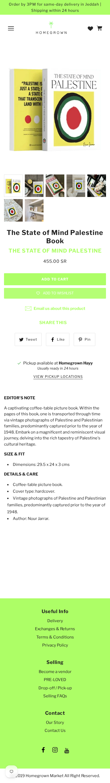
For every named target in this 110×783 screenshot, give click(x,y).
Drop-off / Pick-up (55, 688)
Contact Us (55, 730)
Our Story (55, 722)
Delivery (55, 620)
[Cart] (100, 28)
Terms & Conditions (55, 637)
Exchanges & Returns (55, 628)
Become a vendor (55, 671)
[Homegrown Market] (51, 28)
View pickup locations (58, 377)
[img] (43, 750)
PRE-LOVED (55, 679)
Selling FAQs (55, 696)
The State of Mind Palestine (55, 251)
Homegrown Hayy (76, 363)
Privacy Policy (55, 645)
